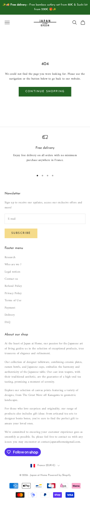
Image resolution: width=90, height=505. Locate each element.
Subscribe (21, 233)
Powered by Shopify (59, 475)
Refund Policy (13, 286)
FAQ (7, 322)
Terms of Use (13, 300)
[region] (45, 151)
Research (10, 257)
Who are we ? (13, 264)
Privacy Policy (13, 293)
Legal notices (12, 271)
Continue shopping (45, 91)
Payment (10, 307)
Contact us (11, 278)
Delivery (10, 314)
